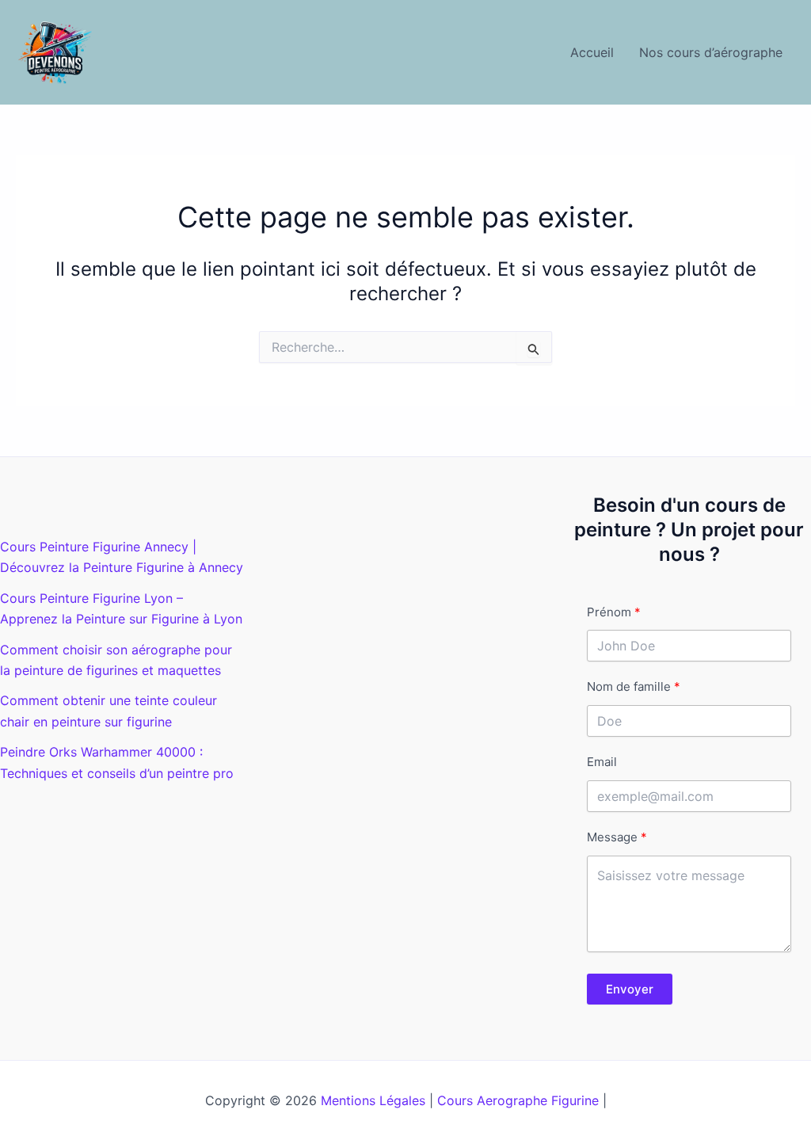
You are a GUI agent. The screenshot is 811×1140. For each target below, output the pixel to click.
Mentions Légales (373, 1100)
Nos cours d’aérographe (710, 52)
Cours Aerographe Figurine (518, 1100)
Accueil (592, 52)
